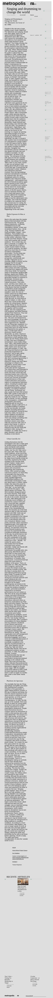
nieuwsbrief (29, 996)
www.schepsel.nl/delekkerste (20, 857)
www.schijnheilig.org (18, 859)
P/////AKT (14, 861)
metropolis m (18, 3)
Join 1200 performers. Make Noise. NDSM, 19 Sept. (48, 102)
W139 (14, 847)
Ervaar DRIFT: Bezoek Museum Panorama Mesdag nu (48, 157)
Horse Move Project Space (19, 850)
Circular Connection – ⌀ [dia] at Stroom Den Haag (34, 979)
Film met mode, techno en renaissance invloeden (47, 138)
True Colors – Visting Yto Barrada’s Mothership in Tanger (9, 980)
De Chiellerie (16, 853)
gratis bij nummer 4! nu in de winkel (48, 77)
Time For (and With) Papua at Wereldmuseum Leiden (22, 888)
